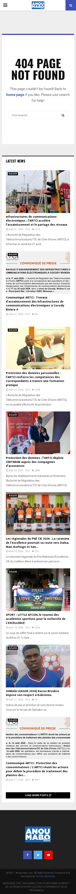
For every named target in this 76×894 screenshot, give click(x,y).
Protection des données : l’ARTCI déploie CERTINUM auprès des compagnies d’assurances (35, 462)
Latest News (15, 160)
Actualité (13, 174)
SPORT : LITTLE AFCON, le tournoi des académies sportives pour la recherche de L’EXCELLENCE (35, 619)
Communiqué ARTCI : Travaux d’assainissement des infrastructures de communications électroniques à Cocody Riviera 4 (35, 303)
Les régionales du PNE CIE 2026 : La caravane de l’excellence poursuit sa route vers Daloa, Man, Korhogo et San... (37, 543)
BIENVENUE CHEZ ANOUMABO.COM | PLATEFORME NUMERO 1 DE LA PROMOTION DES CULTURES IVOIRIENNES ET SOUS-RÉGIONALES (36, 887)
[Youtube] (48, 855)
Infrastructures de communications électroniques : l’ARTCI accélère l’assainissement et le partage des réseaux (36, 221)
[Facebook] (27, 855)
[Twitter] (38, 855)
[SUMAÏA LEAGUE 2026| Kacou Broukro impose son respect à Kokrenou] (38, 666)
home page (15, 95)
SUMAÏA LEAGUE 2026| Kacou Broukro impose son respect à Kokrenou (32, 693)
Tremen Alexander (45, 876)
